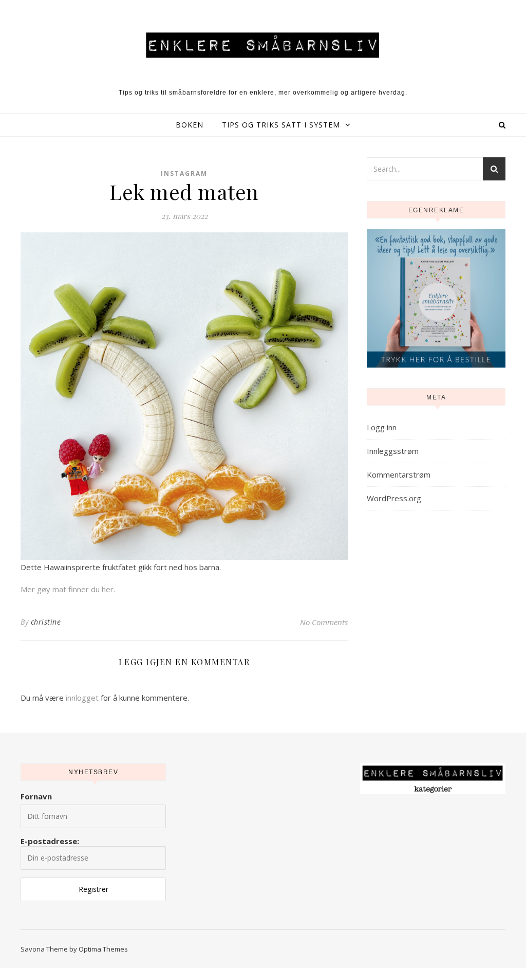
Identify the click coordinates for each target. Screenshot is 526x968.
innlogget (82, 697)
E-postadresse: (50, 841)
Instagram (184, 173)
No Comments (324, 622)
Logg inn (382, 427)
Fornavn (36, 796)
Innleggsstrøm (393, 451)
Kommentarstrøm (398, 474)
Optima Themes (103, 949)
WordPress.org (394, 498)
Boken (189, 125)
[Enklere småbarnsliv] (263, 44)
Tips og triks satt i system (281, 125)
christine (46, 622)
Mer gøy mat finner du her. (68, 589)
